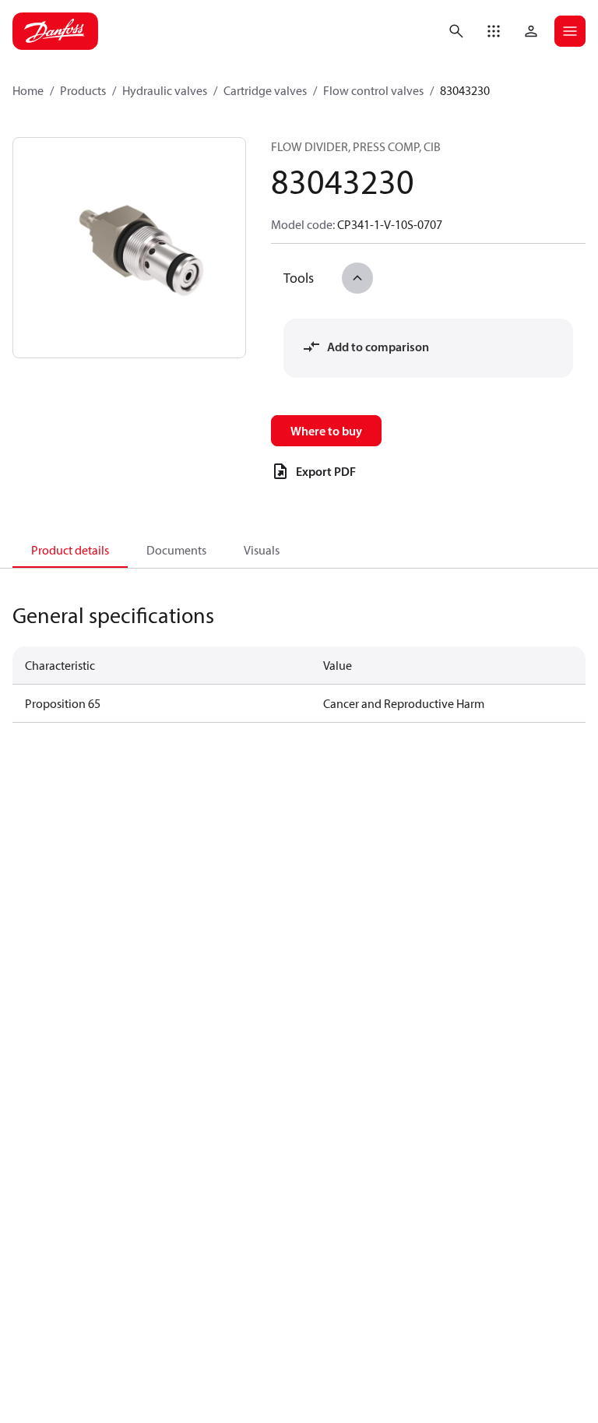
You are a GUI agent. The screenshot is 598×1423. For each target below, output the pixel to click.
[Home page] (55, 31)
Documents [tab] (176, 550)
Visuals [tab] (262, 550)
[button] (494, 31)
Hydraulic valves (164, 90)
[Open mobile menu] (570, 31)
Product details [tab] (70, 550)
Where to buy (326, 431)
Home (28, 90)
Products (83, 90)
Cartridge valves (265, 90)
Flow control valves (373, 90)
